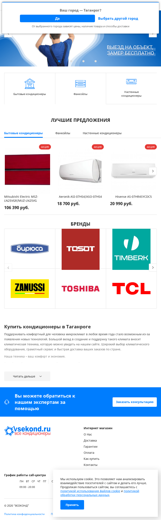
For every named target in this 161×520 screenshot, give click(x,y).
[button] (59, 61)
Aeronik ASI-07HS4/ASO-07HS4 (80, 197)
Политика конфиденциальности (24, 514)
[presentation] (8, 171)
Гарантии (90, 446)
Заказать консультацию (134, 402)
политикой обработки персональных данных (99, 493)
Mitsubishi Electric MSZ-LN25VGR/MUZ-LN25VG (21, 199)
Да (57, 18)
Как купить (91, 459)
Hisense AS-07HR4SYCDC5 (133, 197)
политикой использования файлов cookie (90, 491)
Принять (72, 505)
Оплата (89, 453)
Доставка (90, 440)
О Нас (88, 434)
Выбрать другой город (118, 18)
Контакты (90, 465)
